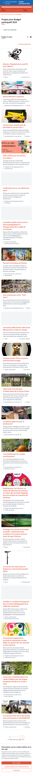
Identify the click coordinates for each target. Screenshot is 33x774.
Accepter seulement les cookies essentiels (16, 766)
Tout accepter (16, 763)
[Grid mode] (31, 37)
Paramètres (16, 770)
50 (23, 739)
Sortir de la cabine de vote (11, 2)
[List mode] (28, 37)
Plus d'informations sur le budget (11, 14)
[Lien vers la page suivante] (22, 737)
